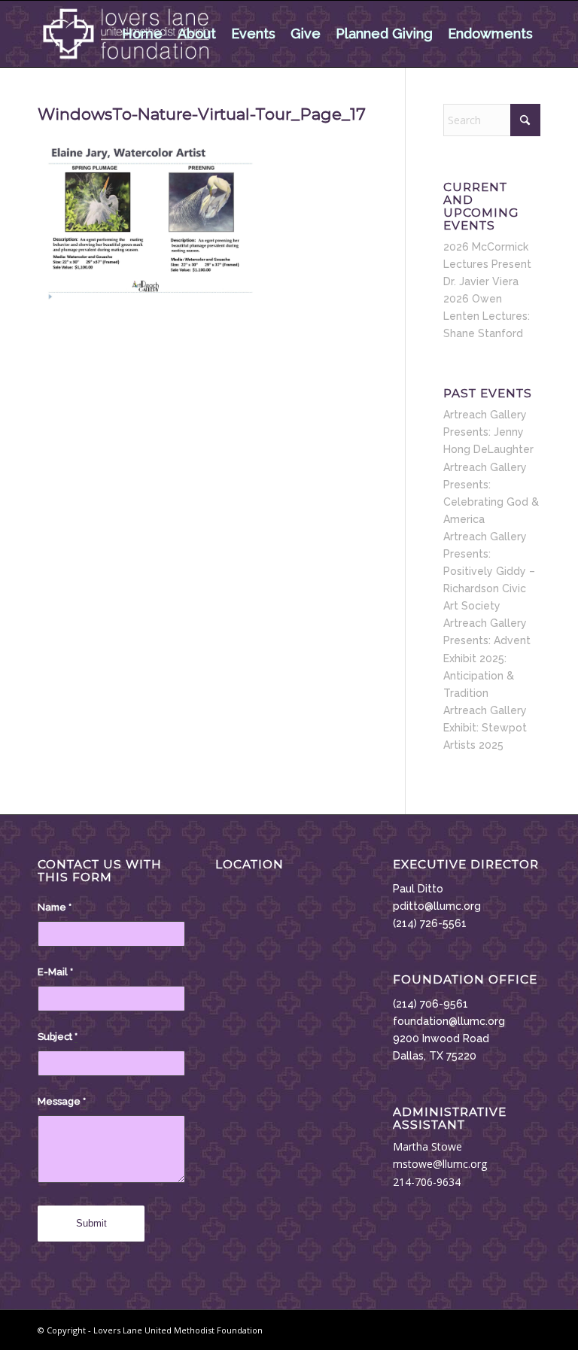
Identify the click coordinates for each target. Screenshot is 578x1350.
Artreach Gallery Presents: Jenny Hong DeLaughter (488, 432)
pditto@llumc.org (437, 906)
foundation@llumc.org (449, 1021)
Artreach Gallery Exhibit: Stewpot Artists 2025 (485, 727)
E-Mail (55, 972)
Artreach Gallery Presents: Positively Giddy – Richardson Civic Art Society (489, 571)
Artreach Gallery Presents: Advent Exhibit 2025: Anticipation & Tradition (487, 657)
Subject (58, 1036)
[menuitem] (142, 34)
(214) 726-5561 (430, 923)
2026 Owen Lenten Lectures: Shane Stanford (486, 316)
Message (62, 1101)
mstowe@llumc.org (440, 1164)
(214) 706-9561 (430, 1004)
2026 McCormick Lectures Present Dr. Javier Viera (487, 264)
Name (54, 907)
